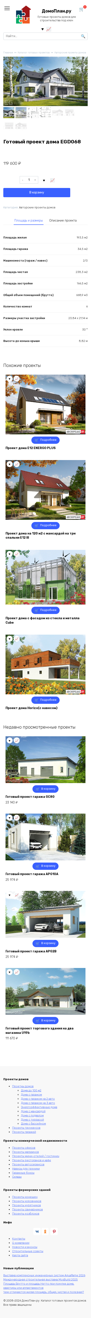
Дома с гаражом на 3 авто (38, 1103)
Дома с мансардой (33, 1111)
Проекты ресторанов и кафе (31, 1160)
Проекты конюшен (25, 1197)
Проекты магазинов (25, 1152)
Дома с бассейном (33, 1123)
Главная (8, 52)
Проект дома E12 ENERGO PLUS (31, 448)
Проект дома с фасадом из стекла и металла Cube (43, 620)
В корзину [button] (48, 788)
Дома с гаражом (31, 1094)
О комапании (20, 1242)
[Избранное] (42, 29)
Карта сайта (20, 1255)
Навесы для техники (26, 1168)
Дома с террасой (32, 1119)
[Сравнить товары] (48, 29)
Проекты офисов (23, 1147)
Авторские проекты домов (70, 52)
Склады (17, 1176)
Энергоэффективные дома (39, 1107)
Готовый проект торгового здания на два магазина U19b (40, 1031)
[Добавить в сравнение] (52, 180)
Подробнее (48, 439)
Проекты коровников (26, 1201)
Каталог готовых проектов (34, 52)
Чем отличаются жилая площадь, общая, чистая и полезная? (43, 1292)
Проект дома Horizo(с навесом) (31, 708)
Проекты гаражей (24, 1132)
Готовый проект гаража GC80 (30, 797)
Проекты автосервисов (28, 1164)
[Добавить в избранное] (44, 180)
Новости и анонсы (24, 1247)
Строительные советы (27, 1251)
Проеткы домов (23, 1086)
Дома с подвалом (32, 1115)
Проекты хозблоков (25, 1213)
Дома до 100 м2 (31, 1090)
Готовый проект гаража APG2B (31, 951)
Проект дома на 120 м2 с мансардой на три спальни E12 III (41, 536)
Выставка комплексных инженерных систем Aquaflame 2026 (44, 1275)
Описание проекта (63, 220)
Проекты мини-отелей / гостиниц (35, 1156)
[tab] (29, 221)
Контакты (18, 1238)
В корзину (36, 192)
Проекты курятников (26, 1205)
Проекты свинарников (27, 1209)
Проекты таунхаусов (26, 1127)
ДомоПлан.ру (56, 11)
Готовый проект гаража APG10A (32, 874)
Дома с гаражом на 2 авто (38, 1098)
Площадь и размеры (28, 220)
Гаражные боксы (23, 1172)
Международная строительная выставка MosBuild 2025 (40, 1279)
